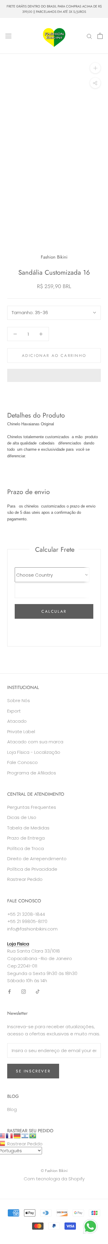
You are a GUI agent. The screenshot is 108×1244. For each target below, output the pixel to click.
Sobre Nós (18, 700)
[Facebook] (9, 991)
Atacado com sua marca (35, 742)
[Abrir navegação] (8, 35)
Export (14, 711)
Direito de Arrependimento (37, 858)
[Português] (33, 1135)
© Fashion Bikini (54, 1170)
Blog (12, 1109)
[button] (54, 375)
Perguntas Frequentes (31, 807)
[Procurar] (89, 36)
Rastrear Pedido (25, 879)
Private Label (21, 731)
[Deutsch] (17, 1135)
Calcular (54, 611)
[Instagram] (23, 991)
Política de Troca (25, 848)
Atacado (17, 721)
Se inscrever (33, 1071)
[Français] (10, 1135)
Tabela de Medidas (28, 828)
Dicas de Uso (21, 817)
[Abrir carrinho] (100, 36)
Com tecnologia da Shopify (54, 1179)
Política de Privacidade (32, 869)
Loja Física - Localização (33, 752)
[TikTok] (37, 991)
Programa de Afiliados (31, 773)
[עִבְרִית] (25, 1135)
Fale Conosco (22, 762)
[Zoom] (95, 68)
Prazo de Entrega (26, 838)
